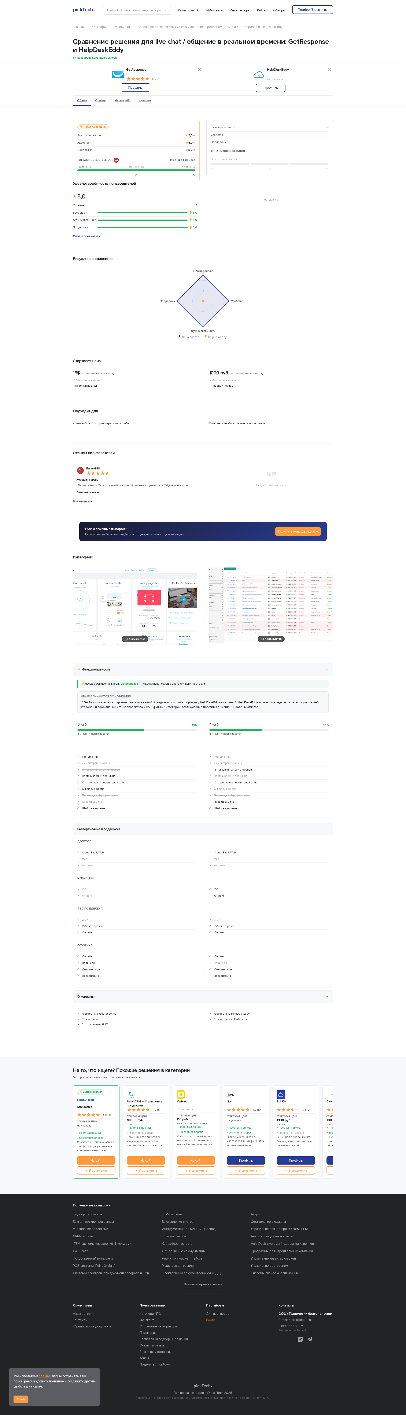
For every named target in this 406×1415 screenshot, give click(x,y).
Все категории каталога (203, 1284)
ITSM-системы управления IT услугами (102, 1244)
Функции (145, 100)
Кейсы (261, 10)
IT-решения (148, 1333)
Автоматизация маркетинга (272, 1236)
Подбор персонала (87, 1214)
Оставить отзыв (152, 1345)
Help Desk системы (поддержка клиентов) (283, 1244)
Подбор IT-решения (313, 10)
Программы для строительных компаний (282, 1251)
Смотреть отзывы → (86, 236)
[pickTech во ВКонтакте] (300, 1339)
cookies (45, 1376)
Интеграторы (240, 10)
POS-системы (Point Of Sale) (94, 1266)
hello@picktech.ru (301, 1320)
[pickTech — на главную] (203, 1386)
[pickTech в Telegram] (309, 1339)
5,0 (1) (155, 79)
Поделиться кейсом (155, 1364)
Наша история (83, 1314)
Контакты (80, 1320)
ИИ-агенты (214, 10)
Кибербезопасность (177, 1244)
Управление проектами (90, 1229)
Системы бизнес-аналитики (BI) (274, 1273)
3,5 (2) (306, 1109)
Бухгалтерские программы (93, 1222)
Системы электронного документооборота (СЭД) (111, 1273)
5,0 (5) (107, 1115)
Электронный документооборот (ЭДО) (191, 1273)
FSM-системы (172, 1214)
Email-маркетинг (174, 1236)
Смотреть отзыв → (88, 492)
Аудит (255, 1214)
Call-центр (81, 1251)
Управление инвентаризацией (273, 1258)
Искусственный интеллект (93, 1258)
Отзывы (100, 100)
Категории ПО (189, 10)
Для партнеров (217, 1314)
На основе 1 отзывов (182, 160)
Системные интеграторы (159, 1326)
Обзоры (279, 10)
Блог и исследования (155, 1352)
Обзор (82, 100)
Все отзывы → (82, 501)
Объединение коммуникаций (184, 1251)
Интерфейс (122, 100)
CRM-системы (83, 1236)
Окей (21, 1399)
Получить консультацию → (298, 531)
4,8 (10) (256, 1109)
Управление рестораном (269, 1266)
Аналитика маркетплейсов (182, 1258)
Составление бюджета (268, 1222)
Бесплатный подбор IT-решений (164, 1339)
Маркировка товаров (178, 1266)
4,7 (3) (156, 1109)
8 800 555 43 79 (291, 1326)
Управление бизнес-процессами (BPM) (280, 1229)
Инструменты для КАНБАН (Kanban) (189, 1229)
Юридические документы (92, 1326)
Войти (210, 1320)
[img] (138, 79)
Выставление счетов (177, 1222)
